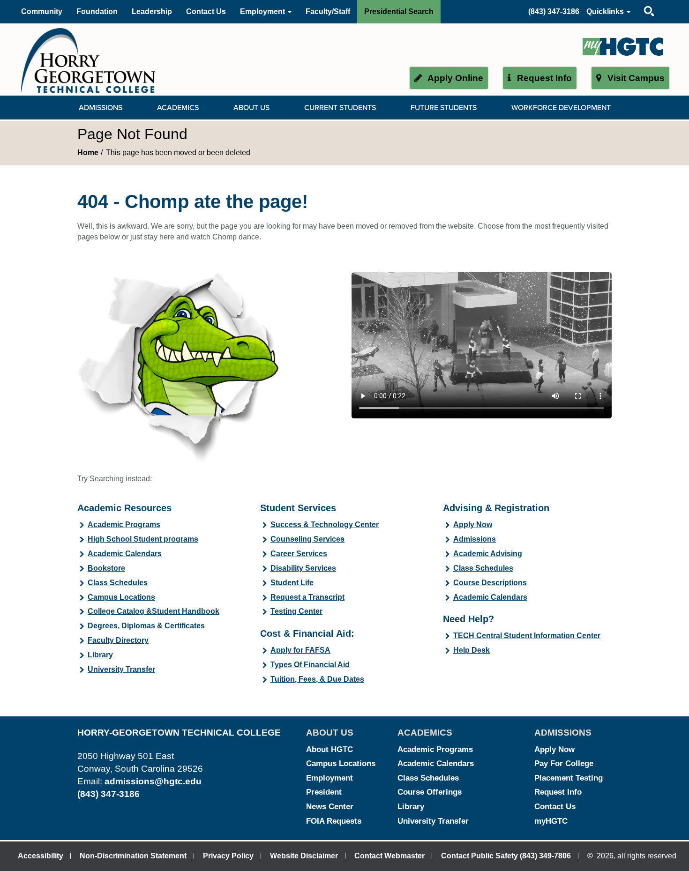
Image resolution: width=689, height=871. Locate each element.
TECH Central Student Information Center (526, 636)
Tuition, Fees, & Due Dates (317, 679)
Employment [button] (263, 11)
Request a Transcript (307, 597)
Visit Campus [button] (635, 78)
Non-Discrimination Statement (133, 856)
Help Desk (471, 650)
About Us (251, 107)
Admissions (100, 107)
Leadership (152, 11)
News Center (329, 806)
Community (41, 11)
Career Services (298, 554)
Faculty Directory (118, 640)
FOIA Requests (333, 821)
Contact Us (206, 11)
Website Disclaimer (304, 856)
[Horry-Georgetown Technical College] (88, 60)
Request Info (558, 792)
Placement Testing (568, 778)
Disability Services (303, 568)
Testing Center (296, 611)
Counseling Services (307, 539)
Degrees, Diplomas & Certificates (146, 626)
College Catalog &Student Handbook (153, 611)
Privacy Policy (228, 856)
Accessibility (40, 856)
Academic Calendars (125, 554)
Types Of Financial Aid (310, 665)
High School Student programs (143, 539)
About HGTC (329, 749)
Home (87, 152)
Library (100, 655)
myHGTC (551, 821)
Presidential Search (399, 11)
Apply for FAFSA (300, 650)
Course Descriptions (490, 583)
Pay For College (563, 763)
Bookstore (106, 568)
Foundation (97, 11)
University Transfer (121, 669)
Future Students (444, 107)
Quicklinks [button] (606, 11)
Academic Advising (487, 554)
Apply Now (472, 525)
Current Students (340, 107)
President (324, 792)
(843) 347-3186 (553, 11)
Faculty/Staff (328, 11)
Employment (329, 778)
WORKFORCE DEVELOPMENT (561, 107)
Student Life (292, 583)
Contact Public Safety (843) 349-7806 (506, 856)
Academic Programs (124, 525)
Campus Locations (121, 597)
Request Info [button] (543, 78)
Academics (178, 107)
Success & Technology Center (324, 525)
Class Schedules (118, 583)
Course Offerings (429, 792)
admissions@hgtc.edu (153, 781)
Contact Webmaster (389, 856)
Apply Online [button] (454, 78)
